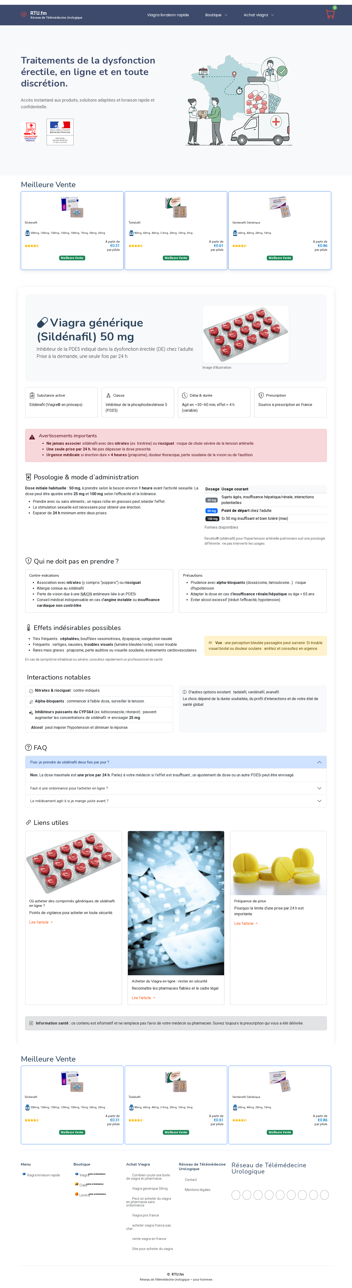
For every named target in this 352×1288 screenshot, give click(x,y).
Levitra (84, 1195)
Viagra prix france (145, 1215)
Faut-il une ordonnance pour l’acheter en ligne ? (69, 788)
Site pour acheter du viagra (152, 1248)
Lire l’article (39, 922)
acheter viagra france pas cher (148, 1226)
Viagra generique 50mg (150, 1188)
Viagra (84, 1175)
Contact (191, 1179)
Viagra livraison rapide (168, 15)
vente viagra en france (149, 1238)
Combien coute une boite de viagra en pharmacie (148, 1176)
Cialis (83, 1185)
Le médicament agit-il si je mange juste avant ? (69, 801)
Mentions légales (197, 1189)
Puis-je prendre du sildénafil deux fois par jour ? (69, 762)
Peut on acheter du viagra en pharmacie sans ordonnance (148, 1202)
